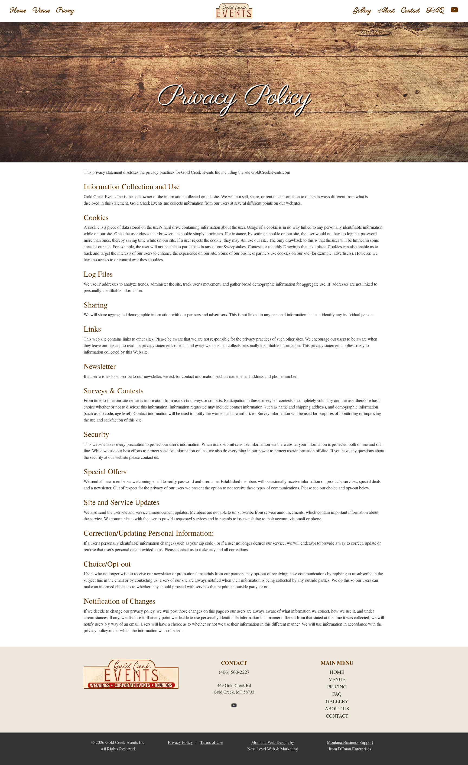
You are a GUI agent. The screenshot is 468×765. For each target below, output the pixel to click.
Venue (41, 10)
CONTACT (337, 715)
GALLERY (337, 701)
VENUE (337, 679)
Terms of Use (211, 742)
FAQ (435, 10)
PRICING (337, 686)
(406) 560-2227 (234, 672)
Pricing (65, 10)
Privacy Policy (180, 742)
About (386, 10)
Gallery (362, 10)
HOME (337, 672)
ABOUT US (337, 708)
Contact (410, 10)
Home (18, 10)
